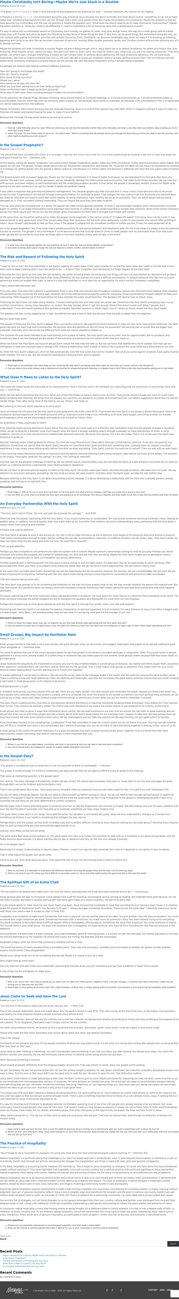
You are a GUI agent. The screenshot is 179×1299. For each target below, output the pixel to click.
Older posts (5, 1236)
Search (3, 1239)
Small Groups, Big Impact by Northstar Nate (38, 634)
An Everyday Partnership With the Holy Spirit (39, 503)
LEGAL (170, 1290)
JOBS (162, 1290)
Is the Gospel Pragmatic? (21, 145)
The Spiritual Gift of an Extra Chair (29, 882)
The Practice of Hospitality (23, 1143)
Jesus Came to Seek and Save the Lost (33, 996)
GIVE (139, 15)
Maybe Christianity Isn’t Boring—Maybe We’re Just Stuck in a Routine (34, 1255)
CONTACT (153, 1290)
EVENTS (105, 15)
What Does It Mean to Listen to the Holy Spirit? (40, 377)
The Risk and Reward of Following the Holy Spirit (42, 256)
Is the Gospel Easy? (16, 756)
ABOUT (89, 15)
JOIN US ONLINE (157, 15)
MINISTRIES (122, 15)
